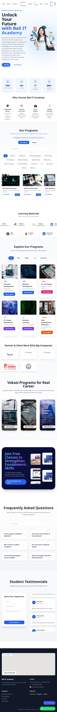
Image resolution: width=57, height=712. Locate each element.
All (5, 156)
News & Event (51, 3)
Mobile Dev (22, 156)
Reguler (34, 142)
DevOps (24, 168)
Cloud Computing (9, 164)
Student (30, 4)
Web (18, 258)
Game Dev (34, 164)
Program (14, 4)
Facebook (32, 694)
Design (27, 258)
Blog (41, 4)
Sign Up (6, 65)
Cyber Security (36, 160)
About (8, 4)
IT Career (36, 4)
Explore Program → (11, 426)
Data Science (48, 156)
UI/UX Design (10, 160)
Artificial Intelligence (35, 156)
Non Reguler (23, 142)
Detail (17, 195)
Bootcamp (44, 258)
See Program (17, 65)
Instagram (39, 694)
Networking (47, 160)
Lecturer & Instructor (23, 3)
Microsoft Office (22, 164)
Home (3, 4)
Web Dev (12, 156)
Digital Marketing (23, 160)
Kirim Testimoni (14, 622)
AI (34, 258)
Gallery (46, 4)
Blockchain (50, 164)
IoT (42, 164)
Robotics (32, 168)
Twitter (45, 694)
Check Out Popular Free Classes (14, 482)
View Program (9, 294)
